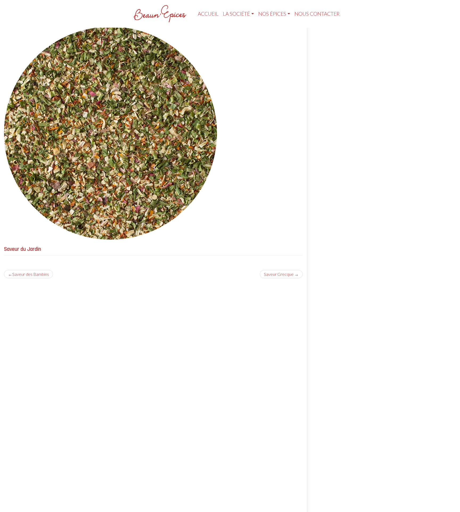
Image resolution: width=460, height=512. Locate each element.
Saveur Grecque (279, 274)
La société (236, 14)
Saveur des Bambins (30, 274)
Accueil (208, 14)
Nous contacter (317, 14)
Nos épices (272, 14)
